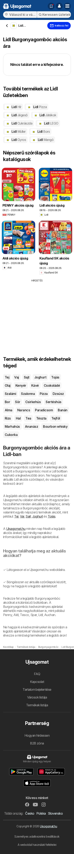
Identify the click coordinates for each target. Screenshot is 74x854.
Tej (7, 377)
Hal (18, 418)
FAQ (37, 674)
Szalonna (28, 394)
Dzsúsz (58, 394)
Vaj (16, 377)
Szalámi (10, 394)
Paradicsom (44, 410)
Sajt (26, 377)
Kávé (35, 385)
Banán (62, 410)
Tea (28, 418)
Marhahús (12, 426)
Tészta (41, 418)
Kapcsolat (37, 682)
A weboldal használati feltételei (37, 844)
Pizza (43, 394)
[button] (59, 6)
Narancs (23, 410)
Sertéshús (53, 402)
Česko (29, 813)
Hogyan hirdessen (37, 735)
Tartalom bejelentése (37, 689)
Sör (17, 402)
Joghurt (40, 377)
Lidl (16, 107)
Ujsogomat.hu (48, 826)
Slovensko (55, 813)
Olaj (7, 385)
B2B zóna (37, 743)
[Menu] (67, 6)
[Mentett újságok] (51, 6)
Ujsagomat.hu (15, 529)
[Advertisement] (37, 311)
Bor (7, 402)
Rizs (8, 418)
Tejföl (55, 418)
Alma (8, 410)
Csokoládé (52, 385)
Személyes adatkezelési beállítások (37, 836)
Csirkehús (33, 402)
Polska (41, 813)
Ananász (31, 426)
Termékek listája (37, 705)
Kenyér (20, 385)
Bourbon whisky (55, 426)
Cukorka (11, 435)
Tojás (55, 377)
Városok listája (37, 697)
